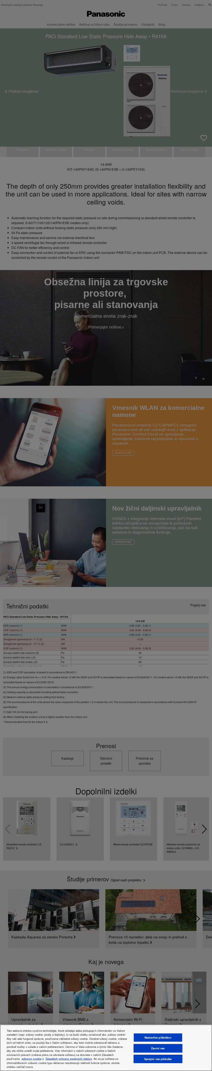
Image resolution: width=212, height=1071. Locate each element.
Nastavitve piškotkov (158, 1038)
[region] (106, 1048)
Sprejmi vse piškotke (158, 1059)
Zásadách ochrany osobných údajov (69, 1059)
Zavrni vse (158, 1048)
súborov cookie (31, 1059)
